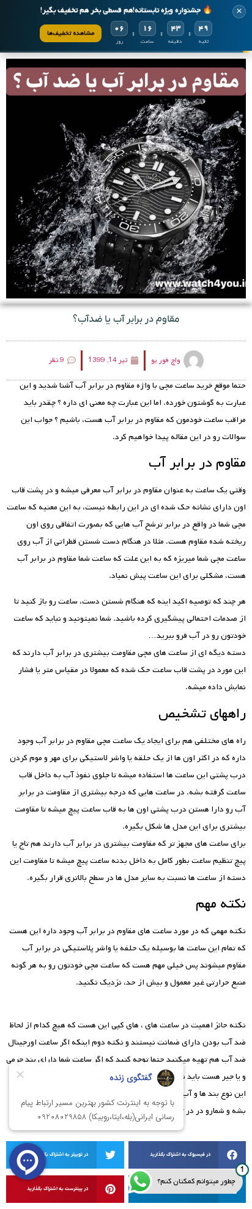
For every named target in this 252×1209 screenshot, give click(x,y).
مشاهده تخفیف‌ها (70, 33)
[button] (187, 1155)
